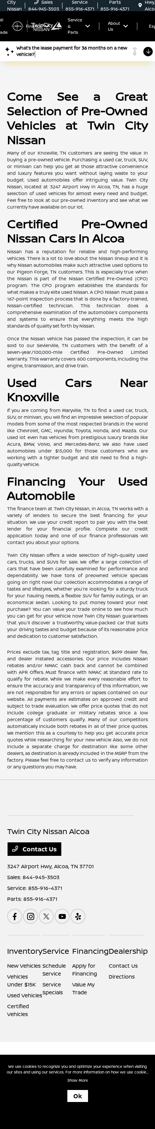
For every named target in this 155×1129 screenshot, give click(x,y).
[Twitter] (46, 916)
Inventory (25, 951)
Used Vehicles (24, 995)
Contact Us (39, 849)
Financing (90, 951)
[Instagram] (30, 916)
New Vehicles (24, 965)
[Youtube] (62, 916)
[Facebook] (14, 916)
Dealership (128, 951)
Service (56, 951)
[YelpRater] (77, 916)
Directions (122, 976)
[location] (140, 5)
